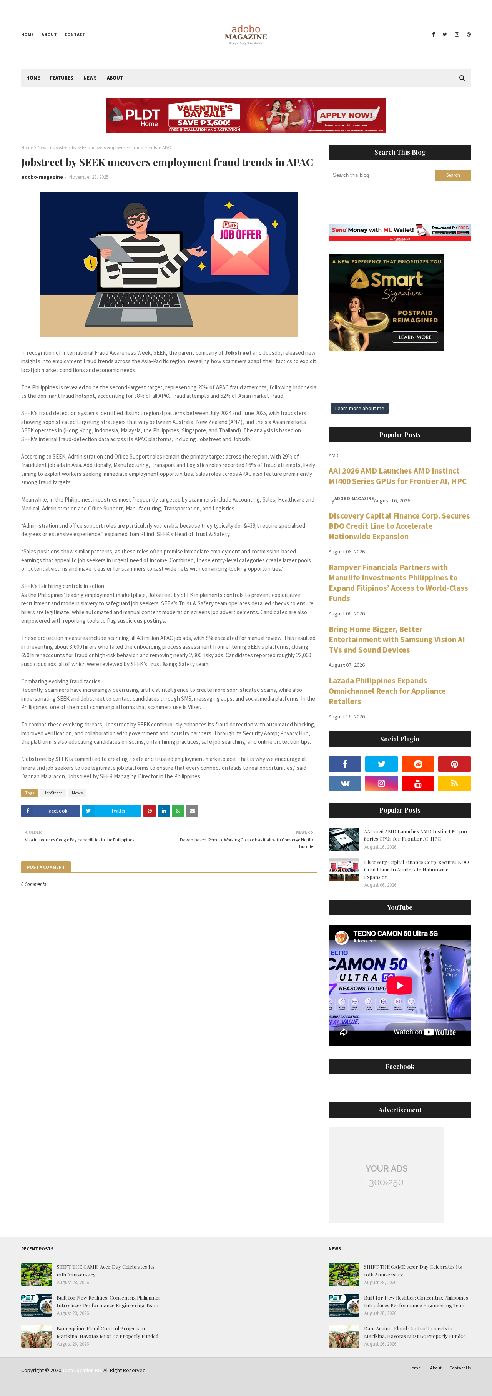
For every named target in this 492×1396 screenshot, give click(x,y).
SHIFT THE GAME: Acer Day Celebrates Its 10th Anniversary (106, 1270)
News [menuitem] (90, 78)
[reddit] (418, 764)
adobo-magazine (42, 177)
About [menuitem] (115, 78)
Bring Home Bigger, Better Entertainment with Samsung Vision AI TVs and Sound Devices (397, 639)
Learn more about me (359, 408)
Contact (75, 34)
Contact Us (460, 1368)
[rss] (454, 783)
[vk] (345, 783)
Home (27, 34)
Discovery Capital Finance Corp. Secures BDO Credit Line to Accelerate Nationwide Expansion (399, 526)
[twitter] (444, 34)
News (43, 147)
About (49, 34)
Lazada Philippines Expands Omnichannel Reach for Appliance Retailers (387, 690)
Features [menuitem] (61, 78)
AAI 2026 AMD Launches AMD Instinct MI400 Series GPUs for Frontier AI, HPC (398, 475)
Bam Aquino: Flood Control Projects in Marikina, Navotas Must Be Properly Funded (107, 1332)
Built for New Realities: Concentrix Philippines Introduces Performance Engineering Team (109, 1301)
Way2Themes (75, 1385)
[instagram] (457, 34)
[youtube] (418, 783)
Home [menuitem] (33, 78)
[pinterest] (468, 34)
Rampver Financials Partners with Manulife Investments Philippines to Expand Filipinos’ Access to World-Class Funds (398, 582)
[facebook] (433, 34)
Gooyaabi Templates (140, 1385)
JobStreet (53, 793)
